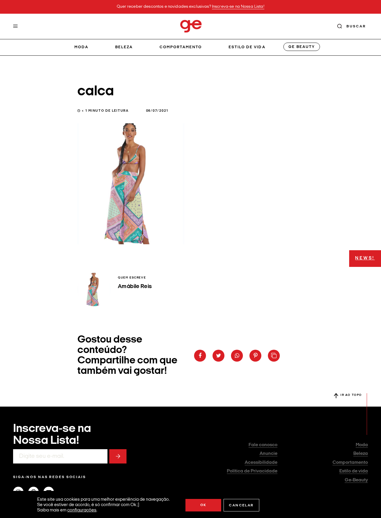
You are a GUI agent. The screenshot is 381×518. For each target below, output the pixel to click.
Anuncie (268, 453)
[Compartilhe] (274, 356)
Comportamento (181, 47)
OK (203, 505)
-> (118, 456)
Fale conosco (263, 445)
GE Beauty (301, 47)
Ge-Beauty (356, 480)
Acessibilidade (261, 462)
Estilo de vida (247, 47)
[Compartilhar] (200, 356)
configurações (81, 510)
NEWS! (365, 258)
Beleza (124, 47)
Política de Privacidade (252, 471)
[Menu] (15, 26)
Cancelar (241, 505)
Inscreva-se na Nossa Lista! (238, 6)
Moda (81, 47)
